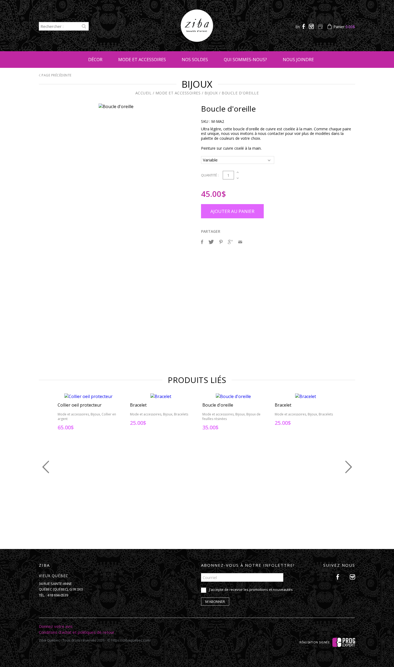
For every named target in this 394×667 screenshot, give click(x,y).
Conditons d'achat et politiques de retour (76, 632)
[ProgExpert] (343, 642)
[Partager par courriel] (240, 242)
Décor (95, 59)
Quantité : (210, 175)
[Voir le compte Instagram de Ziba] (312, 26)
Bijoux (211, 92)
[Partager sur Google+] (230, 242)
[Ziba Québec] (197, 40)
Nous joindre (298, 59)
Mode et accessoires (142, 59)
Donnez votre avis (56, 626)
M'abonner (215, 601)
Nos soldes (195, 59)
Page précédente (56, 75)
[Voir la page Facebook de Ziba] (304, 26)
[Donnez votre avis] (321, 26)
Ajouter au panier (232, 211)
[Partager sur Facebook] (202, 242)
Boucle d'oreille (240, 92)
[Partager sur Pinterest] (220, 242)
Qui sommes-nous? (245, 59)
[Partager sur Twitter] (211, 242)
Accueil (143, 92)
